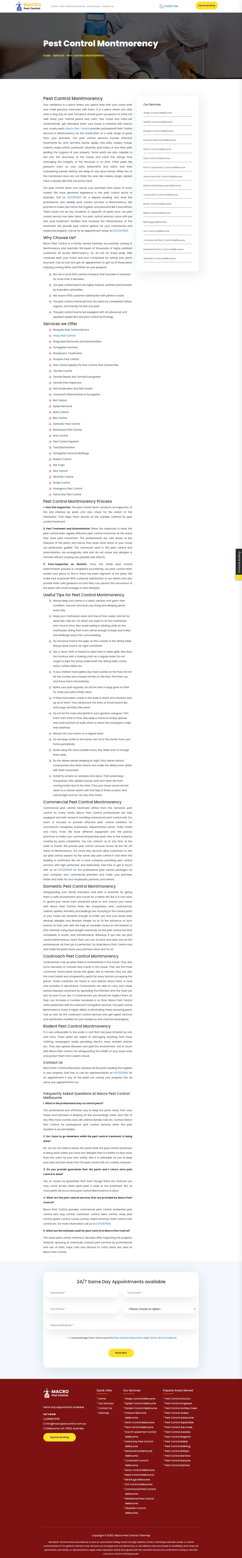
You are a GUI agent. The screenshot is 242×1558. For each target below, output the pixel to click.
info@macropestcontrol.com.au (66, 1423)
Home (54, 6)
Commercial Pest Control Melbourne (164, 240)
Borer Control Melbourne (157, 203)
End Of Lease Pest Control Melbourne (164, 167)
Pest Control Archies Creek (181, 1408)
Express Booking (206, 5)
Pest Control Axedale (177, 1432)
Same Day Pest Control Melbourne (162, 176)
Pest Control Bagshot (178, 1436)
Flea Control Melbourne (156, 158)
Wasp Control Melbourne (157, 112)
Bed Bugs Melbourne (155, 222)
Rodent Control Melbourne (158, 131)
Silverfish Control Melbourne (159, 258)
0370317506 (74, 197)
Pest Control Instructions (72, 6)
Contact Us (108, 6)
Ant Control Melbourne (156, 231)
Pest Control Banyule (177, 1460)
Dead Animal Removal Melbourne (162, 185)
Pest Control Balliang (177, 1446)
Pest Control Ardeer (177, 1413)
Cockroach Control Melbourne (160, 194)
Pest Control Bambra (177, 1455)
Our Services (93, 6)
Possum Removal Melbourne (159, 140)
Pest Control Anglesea (178, 1403)
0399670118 (171, 6)
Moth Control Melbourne (157, 149)
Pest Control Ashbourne (179, 1417)
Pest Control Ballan (176, 1441)
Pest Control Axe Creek (178, 1427)
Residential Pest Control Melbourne (163, 249)
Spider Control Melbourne (158, 122)
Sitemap (104, 1413)
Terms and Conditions (163, 1338)
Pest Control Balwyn (177, 1451)
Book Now (121, 1352)
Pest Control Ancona (177, 1398)
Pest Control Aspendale (179, 1422)
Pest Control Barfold (177, 1465)
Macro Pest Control (77, 128)
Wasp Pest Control (64, 335)
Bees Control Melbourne (157, 213)
